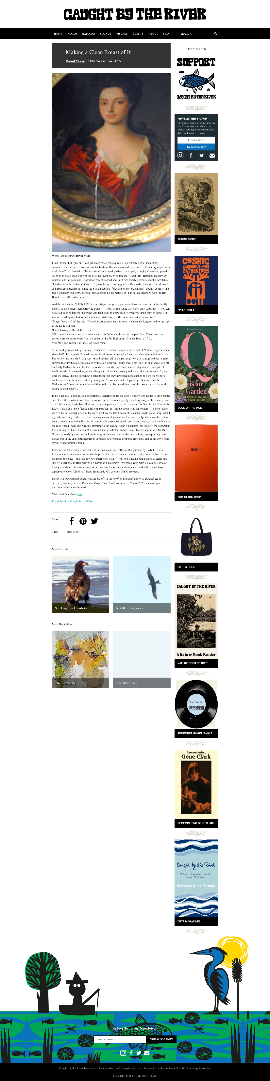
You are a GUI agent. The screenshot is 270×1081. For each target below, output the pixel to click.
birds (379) (73, 531)
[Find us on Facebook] (191, 155)
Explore (88, 33)
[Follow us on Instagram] (180, 155)
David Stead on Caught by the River (72, 501)
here (79, 494)
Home (58, 33)
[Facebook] (71, 521)
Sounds (105, 33)
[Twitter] (94, 521)
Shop (166, 33)
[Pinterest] (83, 521)
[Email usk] (212, 155)
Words (72, 33)
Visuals (122, 33)
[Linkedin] (106, 521)
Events (138, 33)
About (153, 33)
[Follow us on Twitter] (202, 155)
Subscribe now (196, 146)
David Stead (75, 61)
